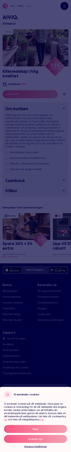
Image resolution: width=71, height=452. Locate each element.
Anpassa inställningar (35, 446)
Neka (35, 429)
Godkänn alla (35, 439)
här (5, 419)
